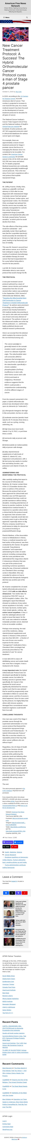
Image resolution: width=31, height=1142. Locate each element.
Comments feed (7, 1127)
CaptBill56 (5, 1080)
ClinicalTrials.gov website (10, 126)
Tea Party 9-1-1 (7, 1013)
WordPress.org (7, 1129)
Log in (4, 1121)
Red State (5, 993)
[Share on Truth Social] (18, 893)
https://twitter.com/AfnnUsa (18, 827)
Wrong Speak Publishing (10, 998)
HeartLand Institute (8, 990)
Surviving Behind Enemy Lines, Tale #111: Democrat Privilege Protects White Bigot (14, 1038)
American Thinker (8, 984)
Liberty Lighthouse (8, 1007)
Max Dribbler (6, 1099)
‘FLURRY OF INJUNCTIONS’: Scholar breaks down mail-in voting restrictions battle (15, 1052)
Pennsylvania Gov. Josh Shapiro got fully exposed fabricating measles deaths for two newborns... (20, 931)
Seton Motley (6, 1010)
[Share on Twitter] (12, 893)
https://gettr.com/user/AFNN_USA (15, 831)
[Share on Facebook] (6, 893)
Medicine (13, 852)
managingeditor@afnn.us (9, 805)
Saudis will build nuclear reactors (13, 1033)
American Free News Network (15, 4)
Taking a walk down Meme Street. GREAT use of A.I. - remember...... (20, 922)
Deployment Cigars (8, 979)
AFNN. (13, 801)
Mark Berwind (7, 1068)
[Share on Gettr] (25, 893)
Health (7, 852)
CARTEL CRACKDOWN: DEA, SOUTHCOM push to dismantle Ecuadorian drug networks (12, 1028)
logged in (14, 881)
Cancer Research (10, 855)
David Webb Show (8, 976)
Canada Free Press (8, 987)
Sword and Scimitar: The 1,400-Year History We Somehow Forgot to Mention (14, 1045)
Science (19, 852)
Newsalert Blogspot (9, 1004)
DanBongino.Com (8, 981)
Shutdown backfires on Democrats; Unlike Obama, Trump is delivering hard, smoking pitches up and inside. (15, 859)
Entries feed (6, 1124)
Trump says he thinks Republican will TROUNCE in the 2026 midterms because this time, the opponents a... (20, 903)
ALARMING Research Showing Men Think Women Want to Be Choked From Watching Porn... (20, 940)
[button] (27, 17)
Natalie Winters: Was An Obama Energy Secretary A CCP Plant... (20, 912)
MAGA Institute (7, 1001)
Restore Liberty (7, 996)
